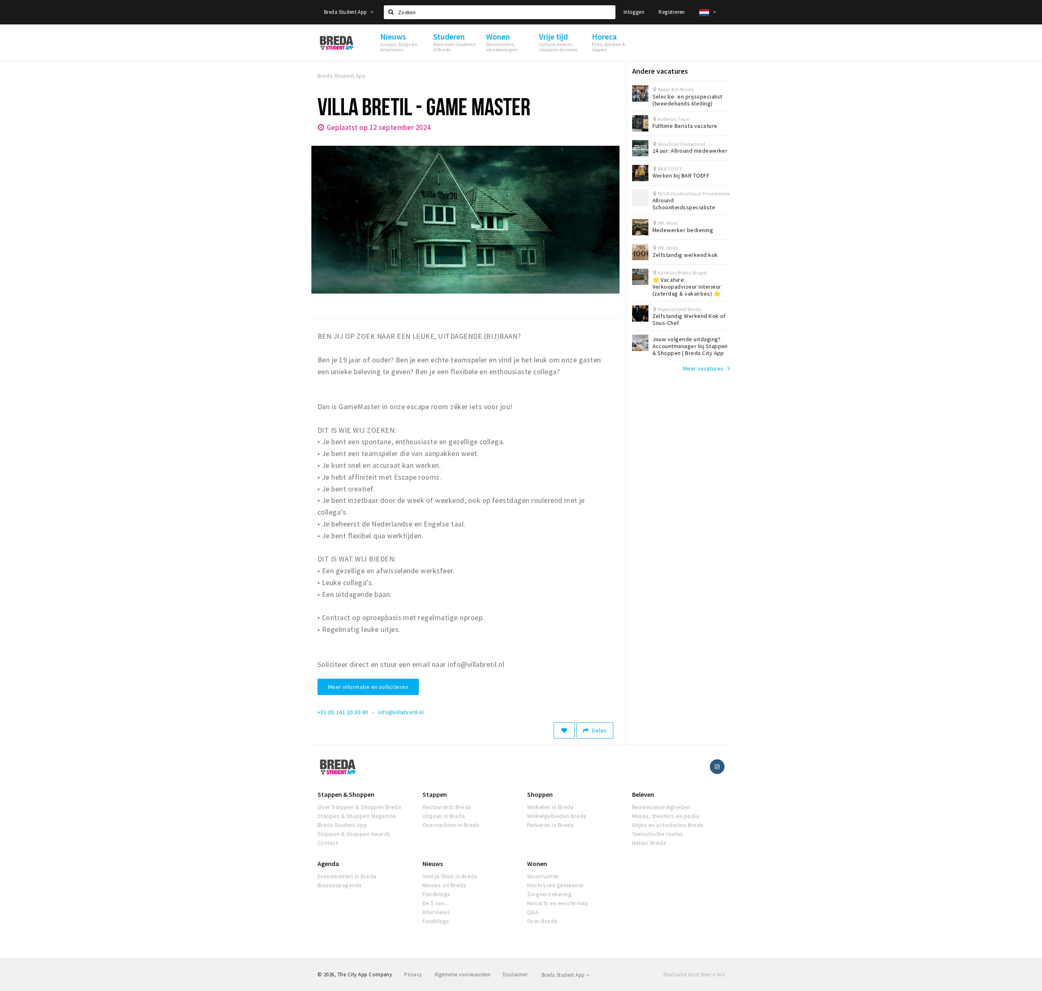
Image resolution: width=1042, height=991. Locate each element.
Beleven (643, 794)
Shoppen (540, 794)
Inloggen (634, 12)
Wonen (537, 863)
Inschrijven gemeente (555, 885)
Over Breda (542, 921)
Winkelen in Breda (550, 807)
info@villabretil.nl (401, 712)
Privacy (413, 974)
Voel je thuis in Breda (449, 876)
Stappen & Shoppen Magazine (356, 816)
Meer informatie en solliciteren (368, 687)
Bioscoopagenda (339, 885)
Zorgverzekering (549, 894)
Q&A (533, 912)
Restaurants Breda (446, 807)
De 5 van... (435, 903)
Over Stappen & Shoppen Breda (359, 807)
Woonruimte (543, 876)
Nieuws (432, 863)
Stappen (434, 794)
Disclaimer (515, 974)
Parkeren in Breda (550, 825)
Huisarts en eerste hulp (557, 903)
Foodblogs (436, 894)
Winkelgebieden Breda (557, 816)
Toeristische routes (657, 834)
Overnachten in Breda (450, 825)
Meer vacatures (703, 368)
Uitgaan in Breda (443, 816)
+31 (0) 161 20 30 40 (342, 712)
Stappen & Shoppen (345, 794)
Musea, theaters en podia (665, 816)
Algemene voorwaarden (462, 974)
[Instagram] (717, 766)
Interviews (436, 912)
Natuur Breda (649, 842)
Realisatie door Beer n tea (694, 974)
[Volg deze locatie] (564, 730)
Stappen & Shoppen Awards (354, 834)
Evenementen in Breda (347, 876)
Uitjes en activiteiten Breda (667, 825)
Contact (327, 842)
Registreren (672, 12)
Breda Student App (346, 12)
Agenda (328, 863)
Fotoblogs (435, 921)
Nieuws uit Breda (444, 885)
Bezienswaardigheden (661, 807)
